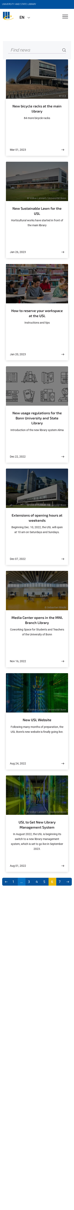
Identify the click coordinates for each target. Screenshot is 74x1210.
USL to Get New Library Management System (37, 824)
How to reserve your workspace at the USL (37, 313)
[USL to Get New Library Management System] (62, 866)
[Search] (64, 50)
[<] (6, 882)
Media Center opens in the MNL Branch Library (37, 620)
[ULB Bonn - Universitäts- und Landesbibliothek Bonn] (8, 17)
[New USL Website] (62, 763)
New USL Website (37, 720)
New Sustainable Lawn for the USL (37, 211)
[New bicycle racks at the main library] (62, 150)
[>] (68, 882)
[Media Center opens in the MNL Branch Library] (62, 661)
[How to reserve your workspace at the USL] (62, 354)
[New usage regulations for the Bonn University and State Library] (62, 457)
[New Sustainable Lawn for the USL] (62, 252)
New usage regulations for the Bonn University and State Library (37, 418)
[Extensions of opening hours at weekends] (62, 559)
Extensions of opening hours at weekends (37, 517)
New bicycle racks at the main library (37, 108)
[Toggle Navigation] (65, 17)
